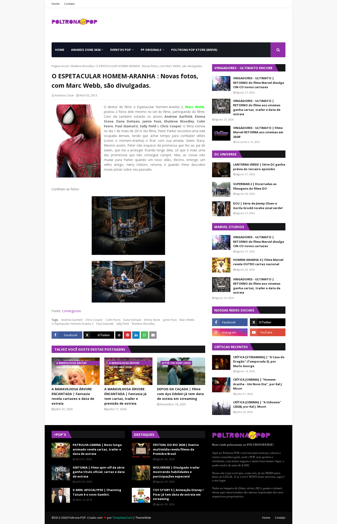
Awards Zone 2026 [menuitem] (85, 50)
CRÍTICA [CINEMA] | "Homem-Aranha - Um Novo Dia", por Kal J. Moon (258, 383)
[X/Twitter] (98, 335)
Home (56, 4)
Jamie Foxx (170, 320)
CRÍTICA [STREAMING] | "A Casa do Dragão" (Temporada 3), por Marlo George (259, 361)
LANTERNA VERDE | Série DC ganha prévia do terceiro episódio (259, 166)
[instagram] (230, 332)
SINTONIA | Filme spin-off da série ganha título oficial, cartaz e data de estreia (99, 471)
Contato (69, 4)
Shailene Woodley (82, 66)
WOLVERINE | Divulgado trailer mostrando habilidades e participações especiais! (176, 471)
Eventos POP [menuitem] (120, 50)
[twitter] (267, 322)
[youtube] (267, 332)
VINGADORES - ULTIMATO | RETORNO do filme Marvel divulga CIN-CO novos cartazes (258, 82)
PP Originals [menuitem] (151, 50)
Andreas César (64, 95)
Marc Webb (187, 320)
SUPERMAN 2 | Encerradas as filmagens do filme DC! (254, 186)
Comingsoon (71, 311)
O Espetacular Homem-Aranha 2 (73, 324)
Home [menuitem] (59, 50)
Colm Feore (113, 320)
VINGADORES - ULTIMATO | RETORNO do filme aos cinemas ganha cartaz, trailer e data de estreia (256, 107)
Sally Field (122, 324)
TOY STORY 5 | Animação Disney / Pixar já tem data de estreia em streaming (178, 494)
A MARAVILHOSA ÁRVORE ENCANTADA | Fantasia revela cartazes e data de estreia (73, 396)
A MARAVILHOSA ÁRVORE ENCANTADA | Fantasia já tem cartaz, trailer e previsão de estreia (125, 396)
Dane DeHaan (132, 320)
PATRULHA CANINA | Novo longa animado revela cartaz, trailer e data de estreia (97, 449)
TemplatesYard (123, 518)
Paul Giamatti (104, 324)
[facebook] (230, 322)
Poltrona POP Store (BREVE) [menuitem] (194, 50)
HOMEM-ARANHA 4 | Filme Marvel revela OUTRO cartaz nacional (258, 262)
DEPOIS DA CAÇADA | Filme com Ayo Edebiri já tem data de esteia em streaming (180, 394)
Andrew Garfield (72, 320)
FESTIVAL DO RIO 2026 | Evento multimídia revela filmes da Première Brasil (176, 449)
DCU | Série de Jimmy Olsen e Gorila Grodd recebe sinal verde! (258, 205)
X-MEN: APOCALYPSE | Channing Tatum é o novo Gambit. (97, 492)
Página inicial (60, 66)
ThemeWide (143, 518)
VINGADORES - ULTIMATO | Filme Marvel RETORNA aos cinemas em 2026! (258, 132)
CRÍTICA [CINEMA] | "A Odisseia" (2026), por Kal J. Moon (257, 404)
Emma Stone (152, 320)
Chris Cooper (94, 320)
